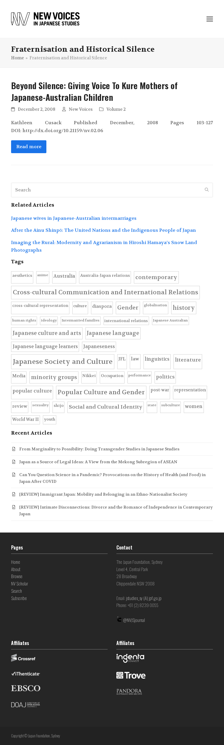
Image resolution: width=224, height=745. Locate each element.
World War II (25, 419)
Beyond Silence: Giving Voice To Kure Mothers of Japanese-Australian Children (94, 91)
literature (188, 360)
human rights (24, 320)
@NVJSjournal (134, 620)
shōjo (59, 405)
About (15, 569)
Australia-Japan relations (105, 275)
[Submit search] (207, 190)
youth (49, 419)
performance (139, 375)
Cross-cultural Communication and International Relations (105, 292)
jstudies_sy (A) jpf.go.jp (144, 598)
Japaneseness (99, 346)
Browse (16, 576)
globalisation (155, 305)
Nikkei (89, 375)
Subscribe (19, 598)
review (19, 406)
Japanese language (113, 333)
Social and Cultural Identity (105, 407)
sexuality (40, 405)
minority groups (54, 377)
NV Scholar (19, 583)
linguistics (157, 359)
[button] (209, 19)
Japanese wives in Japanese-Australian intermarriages (73, 218)
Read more (28, 147)
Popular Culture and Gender (101, 392)
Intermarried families (80, 320)
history (184, 308)
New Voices (80, 109)
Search (16, 590)
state (152, 405)
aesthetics (22, 275)
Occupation (112, 375)
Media (18, 376)
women (193, 406)
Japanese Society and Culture (63, 361)
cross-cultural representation (40, 305)
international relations (126, 320)
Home (15, 562)
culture (80, 305)
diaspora (102, 306)
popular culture (32, 391)
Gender (128, 307)
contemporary (156, 277)
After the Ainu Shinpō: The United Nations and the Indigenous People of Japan (103, 230)
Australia (64, 276)
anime (42, 275)
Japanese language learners (45, 346)
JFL (122, 359)
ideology (49, 320)
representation (190, 390)
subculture (170, 405)
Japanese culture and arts (47, 333)
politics (165, 377)
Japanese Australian (170, 320)
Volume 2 (116, 109)
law (135, 359)
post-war (159, 390)
